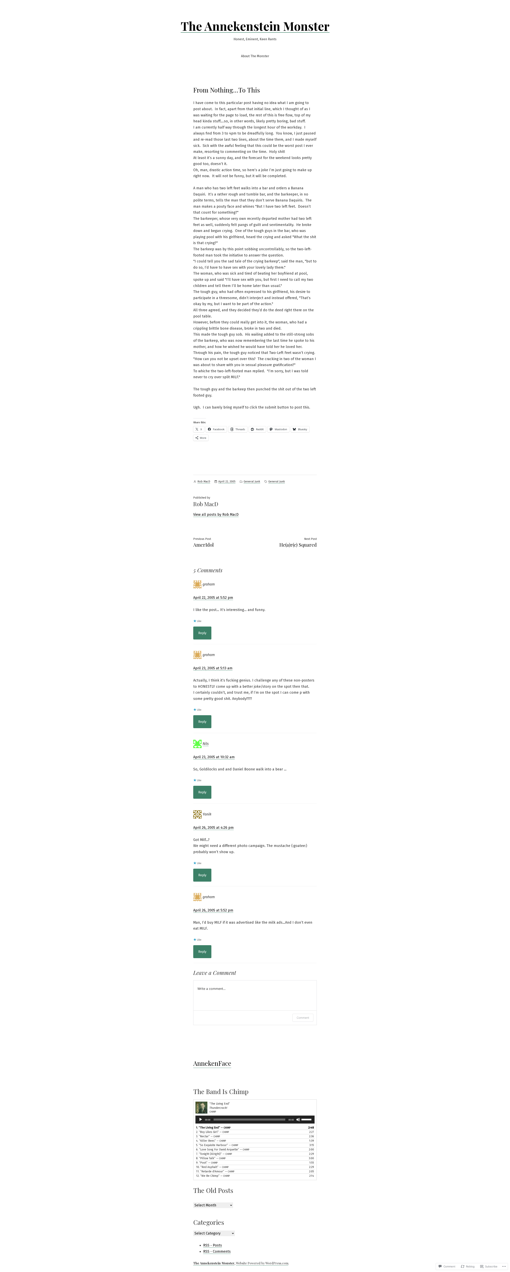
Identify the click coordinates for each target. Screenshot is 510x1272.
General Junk (252, 481)
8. (211, 1158)
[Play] (201, 1120)
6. (222, 1149)
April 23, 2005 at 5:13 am (212, 668)
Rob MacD (203, 481)
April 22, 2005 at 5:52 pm (213, 597)
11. (215, 1171)
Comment (303, 1017)
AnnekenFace (212, 1063)
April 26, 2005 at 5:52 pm (213, 910)
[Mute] (298, 1120)
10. (212, 1167)
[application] (255, 1120)
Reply (202, 633)
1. (213, 1127)
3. (208, 1136)
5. (217, 1145)
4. (211, 1140)
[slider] (307, 1119)
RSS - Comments (217, 1251)
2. (212, 1132)
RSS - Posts (212, 1245)
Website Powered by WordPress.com (262, 1263)
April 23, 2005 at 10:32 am (214, 757)
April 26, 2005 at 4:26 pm (213, 827)
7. (214, 1154)
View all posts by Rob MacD (216, 514)
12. (213, 1176)
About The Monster (255, 56)
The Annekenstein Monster (255, 26)
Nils (206, 744)
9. (207, 1162)
